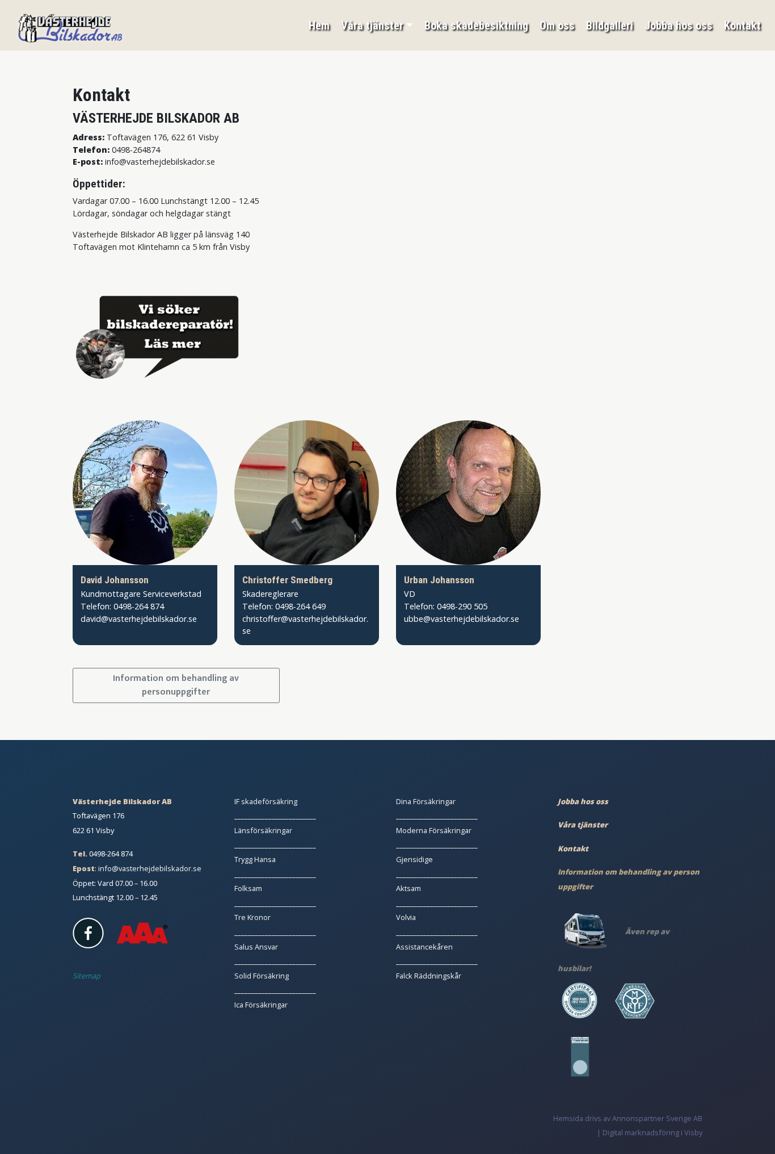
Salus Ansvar (256, 947)
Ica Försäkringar (261, 1005)
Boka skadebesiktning (476, 25)
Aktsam (408, 888)
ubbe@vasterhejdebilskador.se (461, 618)
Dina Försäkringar (426, 801)
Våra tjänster (372, 25)
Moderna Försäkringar (433, 830)
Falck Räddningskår (428, 976)
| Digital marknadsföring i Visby (649, 1132)
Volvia (406, 917)
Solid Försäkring (261, 976)
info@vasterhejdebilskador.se (149, 868)
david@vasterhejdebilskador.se (139, 618)
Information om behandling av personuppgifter (176, 685)
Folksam (248, 888)
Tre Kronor (252, 917)
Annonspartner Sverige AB (657, 1118)
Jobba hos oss (679, 25)
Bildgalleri (609, 25)
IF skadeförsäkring (265, 801)
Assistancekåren (424, 947)
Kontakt (742, 25)
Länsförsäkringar (263, 830)
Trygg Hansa (255, 859)
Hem (319, 25)
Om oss (557, 25)
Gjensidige (414, 859)
